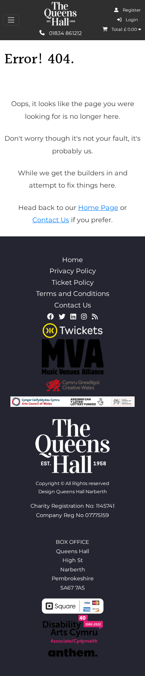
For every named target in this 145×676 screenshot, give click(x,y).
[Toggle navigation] (11, 20)
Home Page (98, 208)
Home (72, 260)
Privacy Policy (72, 271)
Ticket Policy (73, 282)
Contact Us (50, 220)
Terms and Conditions (72, 294)
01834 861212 (65, 32)
